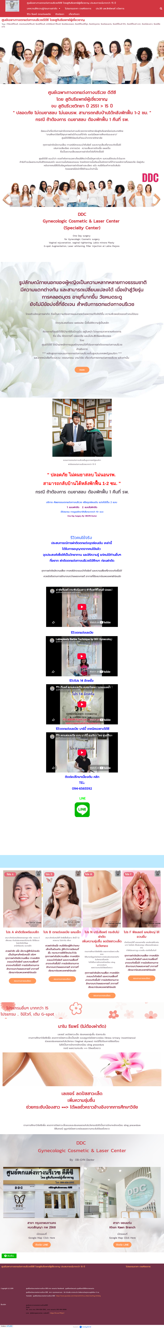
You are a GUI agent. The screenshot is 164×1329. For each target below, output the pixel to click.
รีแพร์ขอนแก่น (106, 24)
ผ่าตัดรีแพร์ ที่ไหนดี (53, 24)
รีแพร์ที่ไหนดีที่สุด (81, 24)
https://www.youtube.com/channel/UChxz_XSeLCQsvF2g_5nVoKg (78, 1296)
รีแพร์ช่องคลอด (68, 24)
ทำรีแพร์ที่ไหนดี (12, 24)
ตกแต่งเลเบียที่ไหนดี (26, 24)
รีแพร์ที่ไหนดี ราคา (134, 24)
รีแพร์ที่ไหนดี (40, 24)
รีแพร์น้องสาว (147, 24)
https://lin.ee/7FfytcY (57, 1313)
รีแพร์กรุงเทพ (94, 24)
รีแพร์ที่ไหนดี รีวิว (119, 24)
